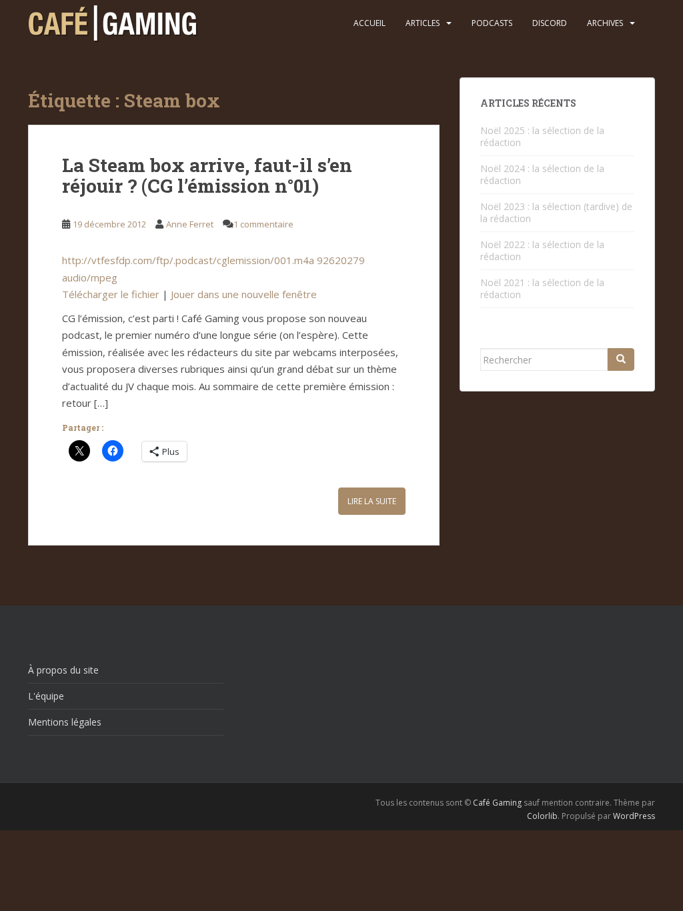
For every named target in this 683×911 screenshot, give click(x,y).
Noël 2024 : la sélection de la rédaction (542, 174)
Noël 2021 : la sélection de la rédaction (542, 288)
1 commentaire (263, 224)
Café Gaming (497, 802)
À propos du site (63, 670)
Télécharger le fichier (110, 294)
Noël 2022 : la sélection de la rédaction (542, 250)
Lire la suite (372, 501)
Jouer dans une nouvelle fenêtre (244, 294)
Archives (605, 23)
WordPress (634, 816)
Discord (549, 23)
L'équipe (46, 696)
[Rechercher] (621, 359)
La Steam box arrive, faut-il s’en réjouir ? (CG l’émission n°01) (207, 175)
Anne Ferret (189, 224)
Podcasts (492, 23)
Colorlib (542, 816)
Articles (423, 23)
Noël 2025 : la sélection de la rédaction (542, 136)
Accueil (370, 23)
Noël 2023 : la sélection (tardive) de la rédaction (556, 212)
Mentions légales (64, 722)
